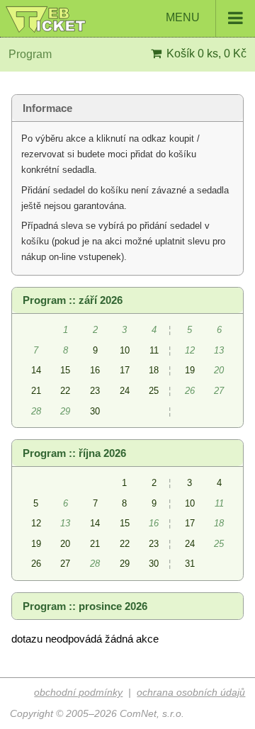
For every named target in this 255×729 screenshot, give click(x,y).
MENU (184, 17)
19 (190, 370)
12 (36, 523)
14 (36, 370)
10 (125, 350)
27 (65, 563)
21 (36, 390)
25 (154, 390)
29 (125, 563)
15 (65, 370)
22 (65, 390)
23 (95, 390)
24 (125, 390)
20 (65, 543)
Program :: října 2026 (74, 453)
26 (36, 563)
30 (95, 411)
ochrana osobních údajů (191, 692)
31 (190, 563)
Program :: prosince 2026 (85, 606)
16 (95, 370)
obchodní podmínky (78, 692)
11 (154, 350)
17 (125, 370)
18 (154, 370)
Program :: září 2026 (73, 300)
